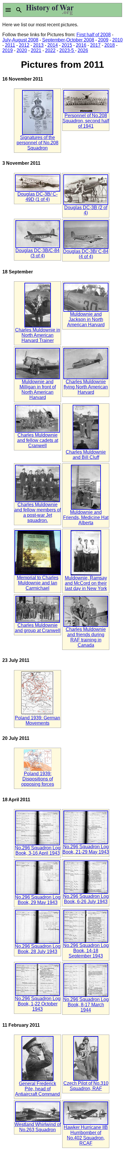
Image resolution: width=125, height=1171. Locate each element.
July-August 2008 (20, 39)
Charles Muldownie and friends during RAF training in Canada (86, 637)
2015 (67, 45)
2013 (38, 45)
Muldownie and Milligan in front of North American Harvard (37, 389)
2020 (22, 50)
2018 (109, 45)
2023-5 (67, 50)
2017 (95, 45)
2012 (24, 45)
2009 (103, 39)
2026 (83, 50)
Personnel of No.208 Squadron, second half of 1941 (86, 121)
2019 (7, 50)
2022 (50, 50)
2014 (52, 45)
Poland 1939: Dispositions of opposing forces (37, 779)
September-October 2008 (68, 39)
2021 (36, 50)
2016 (81, 45)
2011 (10, 45)
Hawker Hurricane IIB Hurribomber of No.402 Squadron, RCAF (86, 1135)
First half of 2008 (93, 34)
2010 (117, 39)
